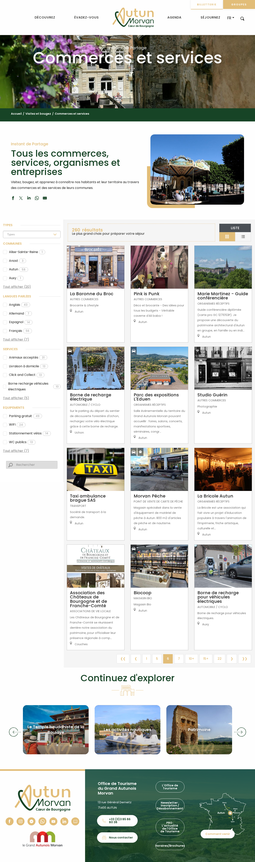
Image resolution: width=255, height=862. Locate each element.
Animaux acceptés (27, 357)
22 (220, 658)
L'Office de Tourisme (170, 786)
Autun (17, 269)
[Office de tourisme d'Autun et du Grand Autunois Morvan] (133, 17)
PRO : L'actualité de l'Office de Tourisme (169, 827)
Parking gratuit (24, 416)
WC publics (21, 442)
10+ (191, 658)
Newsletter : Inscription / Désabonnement (170, 805)
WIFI (16, 424)
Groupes (239, 4)
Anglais (18, 304)
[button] (242, 18)
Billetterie (207, 4)
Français (19, 330)
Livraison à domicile (27, 366)
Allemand (19, 313)
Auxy (15, 278)
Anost (16, 260)
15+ (206, 658)
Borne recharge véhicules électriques (33, 386)
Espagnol (19, 322)
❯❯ (244, 658)
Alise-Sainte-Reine (26, 252)
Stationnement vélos (28, 433)
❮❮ (123, 658)
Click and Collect (25, 374)
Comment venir (217, 834)
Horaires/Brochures (170, 846)
